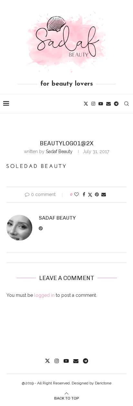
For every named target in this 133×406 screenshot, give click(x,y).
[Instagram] (93, 103)
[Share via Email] (103, 194)
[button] (36, 166)
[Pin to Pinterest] (97, 194)
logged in (44, 295)
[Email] (108, 103)
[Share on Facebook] (84, 194)
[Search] (126, 103)
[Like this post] (76, 194)
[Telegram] (116, 103)
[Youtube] (100, 103)
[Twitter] (86, 103)
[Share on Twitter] (90, 194)
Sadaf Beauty (59, 151)
